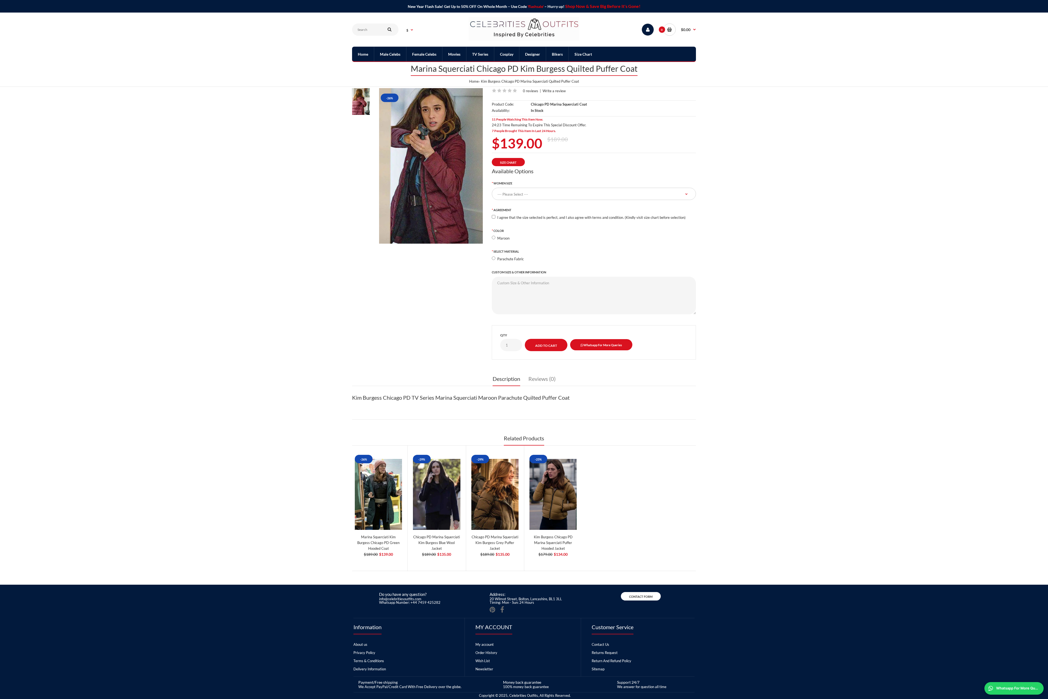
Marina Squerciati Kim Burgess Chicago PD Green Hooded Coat (378, 543)
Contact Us (600, 644)
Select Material (506, 251)
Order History (486, 652)
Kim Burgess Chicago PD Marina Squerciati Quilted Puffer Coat (530, 81)
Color (498, 230)
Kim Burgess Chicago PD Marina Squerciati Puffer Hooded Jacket (553, 543)
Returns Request (605, 652)
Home (474, 81)
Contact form (641, 596)
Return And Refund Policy (611, 661)
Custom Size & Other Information (519, 272)
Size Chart (508, 162)
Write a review (554, 91)
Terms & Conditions (368, 661)
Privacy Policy (364, 652)
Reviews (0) (542, 378)
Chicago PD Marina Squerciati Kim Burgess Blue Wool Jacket (436, 543)
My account (484, 644)
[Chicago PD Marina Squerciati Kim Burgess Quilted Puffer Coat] (430, 166)
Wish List (482, 661)
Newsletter (484, 669)
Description (506, 378)
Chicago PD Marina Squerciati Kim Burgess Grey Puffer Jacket (495, 543)
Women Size (502, 183)
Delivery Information (369, 669)
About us (360, 644)
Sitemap (598, 669)
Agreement (502, 210)
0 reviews (530, 91)
